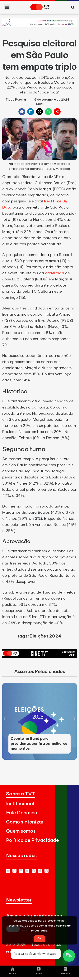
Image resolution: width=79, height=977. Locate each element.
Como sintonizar (25, 822)
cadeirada (54, 273)
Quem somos (21, 831)
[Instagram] (21, 871)
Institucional (20, 803)
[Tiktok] (40, 871)
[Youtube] (8, 871)
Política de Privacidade (32, 840)
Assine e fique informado (34, 916)
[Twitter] (27, 871)
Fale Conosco (21, 813)
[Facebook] (34, 871)
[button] (7, 7)
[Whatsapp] (14, 871)
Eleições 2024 (45, 636)
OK (39, 938)
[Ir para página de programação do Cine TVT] (39, 26)
